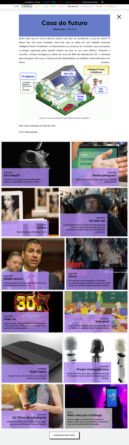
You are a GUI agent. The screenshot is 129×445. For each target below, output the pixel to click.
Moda (53, 6)
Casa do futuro (64, 23)
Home (16, 6)
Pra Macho (73, 6)
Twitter (53, 2)
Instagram (69, 2)
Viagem (98, 6)
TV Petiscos (27, 6)
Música (62, 6)
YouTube (60, 2)
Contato (37, 2)
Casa (45, 6)
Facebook (46, 2)
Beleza (38, 6)
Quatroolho (87, 6)
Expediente (29, 2)
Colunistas (109, 6)
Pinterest (76, 2)
